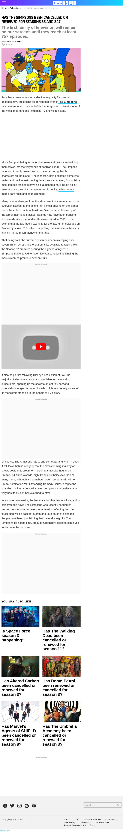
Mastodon (5, 830)
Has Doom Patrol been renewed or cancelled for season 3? (58, 688)
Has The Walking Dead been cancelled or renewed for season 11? (58, 640)
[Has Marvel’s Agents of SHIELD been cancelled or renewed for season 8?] (20, 711)
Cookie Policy (84, 822)
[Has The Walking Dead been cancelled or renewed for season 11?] (61, 616)
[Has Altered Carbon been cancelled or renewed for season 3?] (20, 666)
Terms (92, 825)
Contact (76, 819)
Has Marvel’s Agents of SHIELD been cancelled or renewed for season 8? (19, 735)
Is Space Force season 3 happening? (16, 635)
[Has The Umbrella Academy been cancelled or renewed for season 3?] (61, 711)
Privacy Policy (69, 822)
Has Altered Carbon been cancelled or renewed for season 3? (20, 688)
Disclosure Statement (92, 819)
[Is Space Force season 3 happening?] (20, 616)
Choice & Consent (101, 822)
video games (66, 189)
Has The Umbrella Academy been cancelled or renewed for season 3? (59, 735)
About (66, 819)
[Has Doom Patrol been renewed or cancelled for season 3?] (61, 666)
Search (119, 805)
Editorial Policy (111, 819)
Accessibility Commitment (75, 825)
